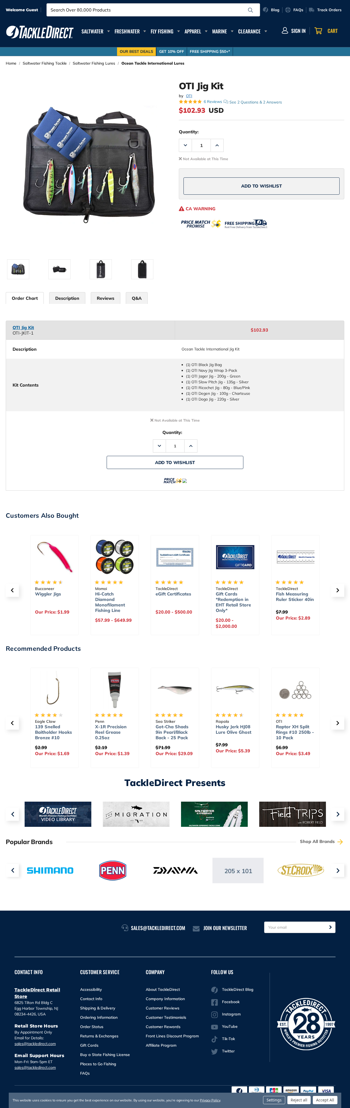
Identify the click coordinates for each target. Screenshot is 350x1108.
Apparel (193, 31)
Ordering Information (99, 1017)
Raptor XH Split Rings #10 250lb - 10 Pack (295, 732)
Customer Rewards (163, 1026)
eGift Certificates (173, 594)
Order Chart (25, 298)
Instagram (231, 1014)
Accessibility (91, 989)
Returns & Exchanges (99, 1036)
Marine (219, 31)
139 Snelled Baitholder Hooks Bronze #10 (53, 732)
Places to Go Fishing (98, 1063)
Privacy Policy (210, 1100)
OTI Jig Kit (23, 327)
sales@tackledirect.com (35, 1043)
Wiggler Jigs (48, 594)
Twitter (228, 1051)
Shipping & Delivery (97, 1008)
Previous (12, 814)
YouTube (230, 1026)
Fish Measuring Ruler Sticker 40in (295, 596)
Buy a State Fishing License (105, 1054)
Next (337, 814)
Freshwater (127, 31)
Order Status (91, 1026)
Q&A (137, 298)
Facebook (231, 1001)
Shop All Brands (318, 841)
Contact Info (91, 998)
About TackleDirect (163, 989)
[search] (250, 10)
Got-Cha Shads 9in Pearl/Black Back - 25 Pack (172, 732)
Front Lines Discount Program (172, 1036)
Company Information (165, 998)
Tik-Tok (228, 1038)
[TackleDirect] (40, 32)
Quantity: (189, 131)
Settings (274, 1100)
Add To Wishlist (261, 186)
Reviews (105, 298)
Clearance (249, 31)
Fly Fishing (162, 31)
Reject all (299, 1100)
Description (67, 298)
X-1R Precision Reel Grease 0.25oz (111, 732)
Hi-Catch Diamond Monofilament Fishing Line (110, 602)
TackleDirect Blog (237, 989)
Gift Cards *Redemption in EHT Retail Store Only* (233, 602)
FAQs (85, 1073)
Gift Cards (89, 1045)
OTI (189, 95)
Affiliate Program (161, 1045)
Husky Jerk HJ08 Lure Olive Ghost (233, 729)
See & (255, 101)
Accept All (325, 1100)
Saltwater (92, 31)
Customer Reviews (162, 1008)
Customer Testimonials (166, 1017)
